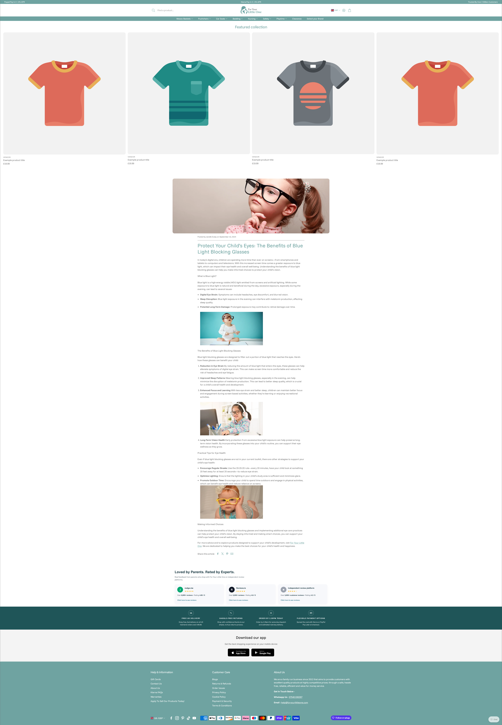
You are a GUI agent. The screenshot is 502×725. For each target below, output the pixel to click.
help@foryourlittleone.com (294, 702)
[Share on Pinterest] (227, 553)
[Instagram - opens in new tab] (177, 718)
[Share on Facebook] (217, 553)
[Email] (232, 553)
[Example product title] (64, 93)
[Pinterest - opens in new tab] (183, 718)
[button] (168, 10)
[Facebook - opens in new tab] (171, 718)
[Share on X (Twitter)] (222, 553)
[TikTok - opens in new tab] (188, 718)
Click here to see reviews (186, 600)
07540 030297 (295, 697)
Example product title (14, 160)
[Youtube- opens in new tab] (194, 718)
